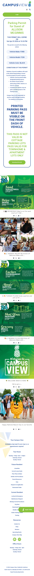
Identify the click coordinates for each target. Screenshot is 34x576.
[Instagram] (19, 539)
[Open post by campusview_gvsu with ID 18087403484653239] (17, 319)
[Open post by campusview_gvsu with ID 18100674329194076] (17, 277)
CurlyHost (25, 567)
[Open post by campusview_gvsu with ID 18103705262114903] (17, 406)
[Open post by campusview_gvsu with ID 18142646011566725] (17, 192)
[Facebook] (14, 539)
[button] (26, 9)
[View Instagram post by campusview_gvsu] (32, 207)
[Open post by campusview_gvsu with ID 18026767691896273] (17, 362)
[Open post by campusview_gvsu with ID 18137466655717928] (17, 235)
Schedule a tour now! (11, 444)
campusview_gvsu (16, 177)
